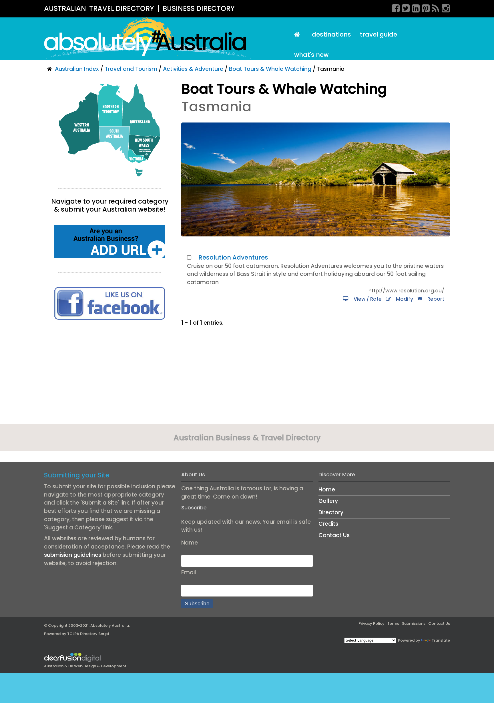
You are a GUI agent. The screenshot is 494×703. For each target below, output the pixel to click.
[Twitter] (403, 7)
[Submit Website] (109, 241)
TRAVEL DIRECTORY (121, 8)
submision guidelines (72, 555)
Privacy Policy (371, 623)
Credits (328, 524)
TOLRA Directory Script (88, 633)
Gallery (328, 501)
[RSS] (433, 7)
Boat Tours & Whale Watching (270, 69)
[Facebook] (393, 7)
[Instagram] (443, 7)
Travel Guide (378, 34)
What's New (311, 55)
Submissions (413, 623)
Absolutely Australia (109, 625)
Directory (330, 512)
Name (189, 543)
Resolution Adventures (233, 257)
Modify (403, 299)
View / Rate (366, 299)
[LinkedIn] (413, 7)
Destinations (331, 34)
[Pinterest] (423, 7)
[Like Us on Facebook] (109, 303)
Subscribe (197, 603)
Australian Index (77, 69)
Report (434, 299)
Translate (441, 640)
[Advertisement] (110, 374)
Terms (393, 623)
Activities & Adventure (193, 69)
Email (188, 572)
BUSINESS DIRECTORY (199, 8)
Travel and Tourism (131, 69)
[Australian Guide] (298, 35)
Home (326, 489)
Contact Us (334, 535)
